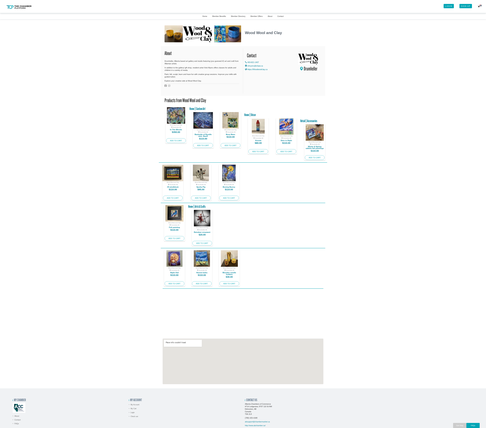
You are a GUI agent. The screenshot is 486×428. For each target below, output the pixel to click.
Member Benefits (219, 16)
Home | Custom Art (197, 109)
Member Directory (238, 16)
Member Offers (256, 16)
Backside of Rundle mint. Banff (203, 135)
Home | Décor (250, 115)
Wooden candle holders (229, 273)
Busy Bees (230, 134)
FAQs (16, 424)
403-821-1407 (253, 62)
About (270, 16)
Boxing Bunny (229, 187)
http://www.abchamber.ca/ (255, 425)
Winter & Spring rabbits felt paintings (315, 147)
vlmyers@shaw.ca (255, 66)
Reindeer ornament (202, 232)
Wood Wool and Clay (176, 125)
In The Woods (176, 130)
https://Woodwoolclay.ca (257, 69)
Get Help (459, 425)
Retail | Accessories (308, 121)
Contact (280, 16)
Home (204, 16)
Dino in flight (286, 140)
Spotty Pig (200, 187)
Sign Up (465, 6)
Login (448, 6)
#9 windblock (173, 187)
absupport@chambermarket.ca (257, 422)
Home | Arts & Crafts (197, 207)
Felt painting (174, 227)
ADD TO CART (176, 141)
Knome (258, 140)
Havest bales (201, 273)
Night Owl (174, 273)
